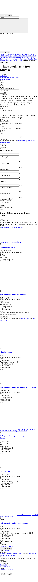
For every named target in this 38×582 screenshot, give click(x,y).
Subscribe (4, 317)
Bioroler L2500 (6, 352)
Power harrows (16, 57)
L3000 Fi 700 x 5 (6, 471)
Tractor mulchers (30, 56)
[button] (19, 42)
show (2, 205)
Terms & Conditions (6, 553)
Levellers (34, 59)
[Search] (14, 26)
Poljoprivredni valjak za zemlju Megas (15, 294)
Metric (7, 550)
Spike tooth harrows (6, 60)
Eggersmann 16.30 (7, 247)
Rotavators (16, 59)
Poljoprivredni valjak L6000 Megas (14, 523)
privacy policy (25, 318)
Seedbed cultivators (19, 56)
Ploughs (31, 57)
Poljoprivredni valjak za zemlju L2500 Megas (18, 387)
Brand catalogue (11, 555)
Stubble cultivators (6, 57)
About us (3, 546)
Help (7, 546)
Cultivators (30, 54)
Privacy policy (17, 553)
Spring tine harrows (6, 59)
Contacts (12, 546)
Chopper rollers (18, 60)
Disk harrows (22, 54)
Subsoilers (25, 57)
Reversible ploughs (6, 56)
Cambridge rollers (25, 59)
